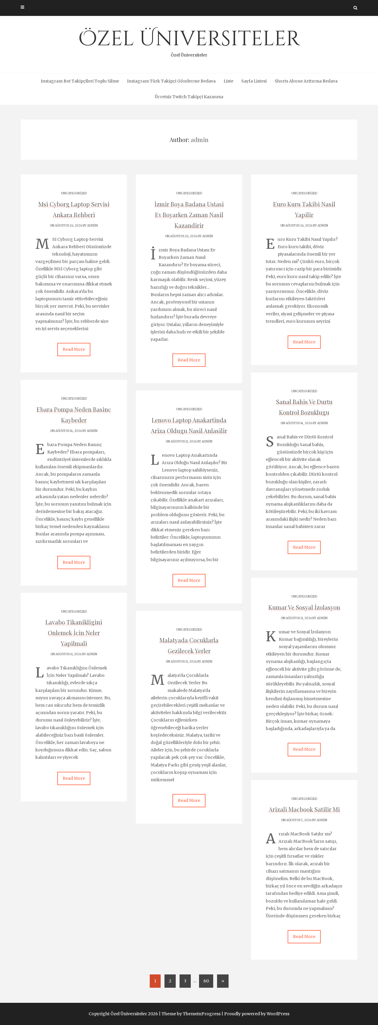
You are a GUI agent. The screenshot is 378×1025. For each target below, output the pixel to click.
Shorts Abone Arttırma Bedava (306, 81)
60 (206, 981)
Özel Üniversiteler (189, 41)
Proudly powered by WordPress (256, 1013)
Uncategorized (74, 193)
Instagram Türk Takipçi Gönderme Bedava (171, 81)
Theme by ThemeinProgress (191, 1013)
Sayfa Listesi (254, 81)
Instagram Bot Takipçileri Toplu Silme (80, 81)
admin (92, 225)
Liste (228, 81)
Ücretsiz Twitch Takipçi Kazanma (189, 96)
